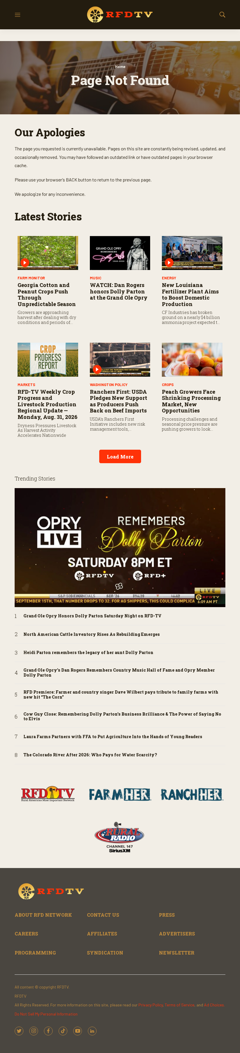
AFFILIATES (102, 933)
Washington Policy (109, 384)
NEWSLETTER (176, 952)
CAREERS (26, 933)
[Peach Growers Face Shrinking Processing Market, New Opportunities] (192, 360)
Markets (26, 384)
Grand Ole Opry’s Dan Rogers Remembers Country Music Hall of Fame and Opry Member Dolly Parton (119, 673)
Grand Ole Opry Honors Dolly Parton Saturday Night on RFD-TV (92, 616)
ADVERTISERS (177, 933)
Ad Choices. (214, 1004)
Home (120, 66)
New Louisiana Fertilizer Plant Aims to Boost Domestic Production (190, 294)
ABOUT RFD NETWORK (43, 915)
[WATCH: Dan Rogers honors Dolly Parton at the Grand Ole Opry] (120, 253)
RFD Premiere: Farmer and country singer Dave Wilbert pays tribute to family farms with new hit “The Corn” (120, 695)
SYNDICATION (105, 952)
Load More (120, 457)
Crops (168, 384)
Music (95, 278)
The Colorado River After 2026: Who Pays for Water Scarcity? (90, 755)
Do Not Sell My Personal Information (46, 1013)
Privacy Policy (150, 1004)
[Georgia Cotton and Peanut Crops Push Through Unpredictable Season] (48, 253)
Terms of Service (179, 1004)
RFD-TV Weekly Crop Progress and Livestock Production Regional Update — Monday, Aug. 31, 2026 (48, 404)
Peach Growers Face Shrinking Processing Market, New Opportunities (191, 401)
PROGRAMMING (35, 952)
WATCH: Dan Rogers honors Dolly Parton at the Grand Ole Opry (119, 291)
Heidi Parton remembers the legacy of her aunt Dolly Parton (88, 652)
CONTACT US (103, 915)
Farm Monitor (31, 278)
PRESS (167, 915)
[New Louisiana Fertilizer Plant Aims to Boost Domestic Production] (192, 253)
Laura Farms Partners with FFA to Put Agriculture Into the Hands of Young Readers (112, 736)
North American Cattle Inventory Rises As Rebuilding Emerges (91, 634)
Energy (169, 278)
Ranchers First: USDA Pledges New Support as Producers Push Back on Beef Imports (118, 401)
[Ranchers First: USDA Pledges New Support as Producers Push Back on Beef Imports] (120, 360)
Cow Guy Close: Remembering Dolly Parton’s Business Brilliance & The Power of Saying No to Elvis (122, 717)
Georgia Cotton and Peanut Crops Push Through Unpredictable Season (47, 294)
